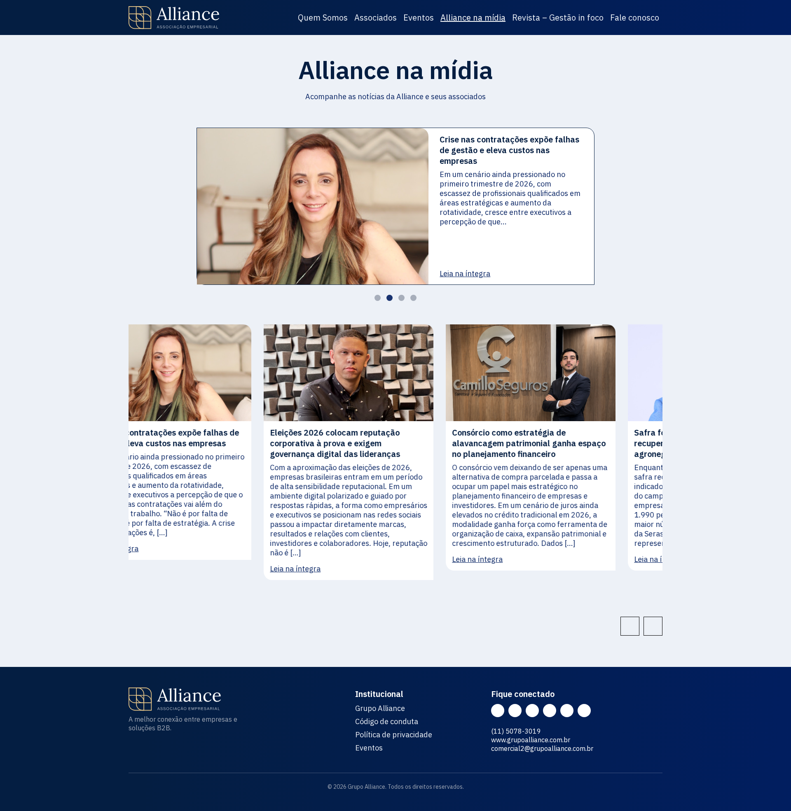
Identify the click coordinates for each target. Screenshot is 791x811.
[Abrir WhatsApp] (770, 790)
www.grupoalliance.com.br (530, 740)
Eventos (418, 17)
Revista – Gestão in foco (558, 17)
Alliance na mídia (472, 17)
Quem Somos (323, 17)
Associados (375, 17)
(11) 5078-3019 (516, 731)
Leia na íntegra (465, 273)
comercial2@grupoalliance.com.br (542, 748)
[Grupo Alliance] (174, 17)
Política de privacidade (393, 734)
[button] (378, 297)
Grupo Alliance (380, 708)
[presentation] (629, 626)
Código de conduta (386, 721)
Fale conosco (634, 17)
